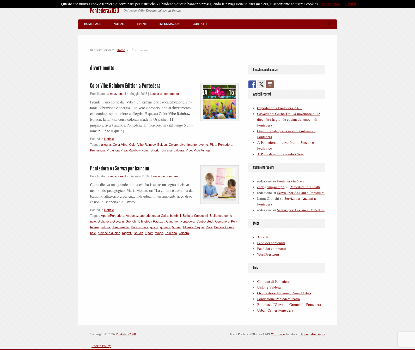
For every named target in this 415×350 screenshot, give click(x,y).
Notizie (119, 24)
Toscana (166, 150)
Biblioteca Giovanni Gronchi (117, 221)
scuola (138, 233)
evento (203, 144)
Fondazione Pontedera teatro (278, 298)
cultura (105, 227)
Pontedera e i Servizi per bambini (119, 168)
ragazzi (127, 233)
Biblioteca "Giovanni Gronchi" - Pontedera (289, 304)
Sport (154, 150)
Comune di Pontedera (273, 281)
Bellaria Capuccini (195, 215)
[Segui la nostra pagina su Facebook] (252, 84)
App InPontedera (112, 215)
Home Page (92, 24)
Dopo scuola (139, 227)
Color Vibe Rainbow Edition (148, 144)
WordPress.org (268, 254)
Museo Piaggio (193, 227)
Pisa (213, 144)
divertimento (188, 144)
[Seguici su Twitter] (261, 84)
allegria (106, 144)
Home (121, 50)
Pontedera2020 (104, 10)
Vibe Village (202, 150)
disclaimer (318, 334)
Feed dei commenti (271, 248)
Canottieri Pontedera (180, 221)
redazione (116, 94)
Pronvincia (97, 150)
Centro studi (204, 221)
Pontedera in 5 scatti (292, 181)
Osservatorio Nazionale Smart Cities (284, 292)
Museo (176, 227)
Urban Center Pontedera (275, 310)
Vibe (189, 150)
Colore (173, 144)
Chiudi (351, 3)
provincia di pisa (109, 233)
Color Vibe (120, 144)
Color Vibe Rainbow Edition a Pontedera (125, 86)
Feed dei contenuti (271, 242)
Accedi (262, 237)
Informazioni (169, 24)
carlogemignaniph (270, 186)
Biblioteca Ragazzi (151, 221)
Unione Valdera (269, 287)
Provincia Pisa (117, 150)
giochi (154, 227)
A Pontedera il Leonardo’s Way (280, 153)
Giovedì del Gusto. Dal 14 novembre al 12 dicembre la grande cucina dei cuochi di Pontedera (288, 119)
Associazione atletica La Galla (147, 215)
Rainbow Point (139, 150)
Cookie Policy (101, 346)
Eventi (142, 24)
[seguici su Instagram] (270, 84)
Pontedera (225, 144)
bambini (175, 215)
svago (159, 233)
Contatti (200, 24)
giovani (165, 227)
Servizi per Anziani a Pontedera (300, 192)
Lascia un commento (164, 94)
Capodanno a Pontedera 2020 (279, 107)
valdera (179, 150)
